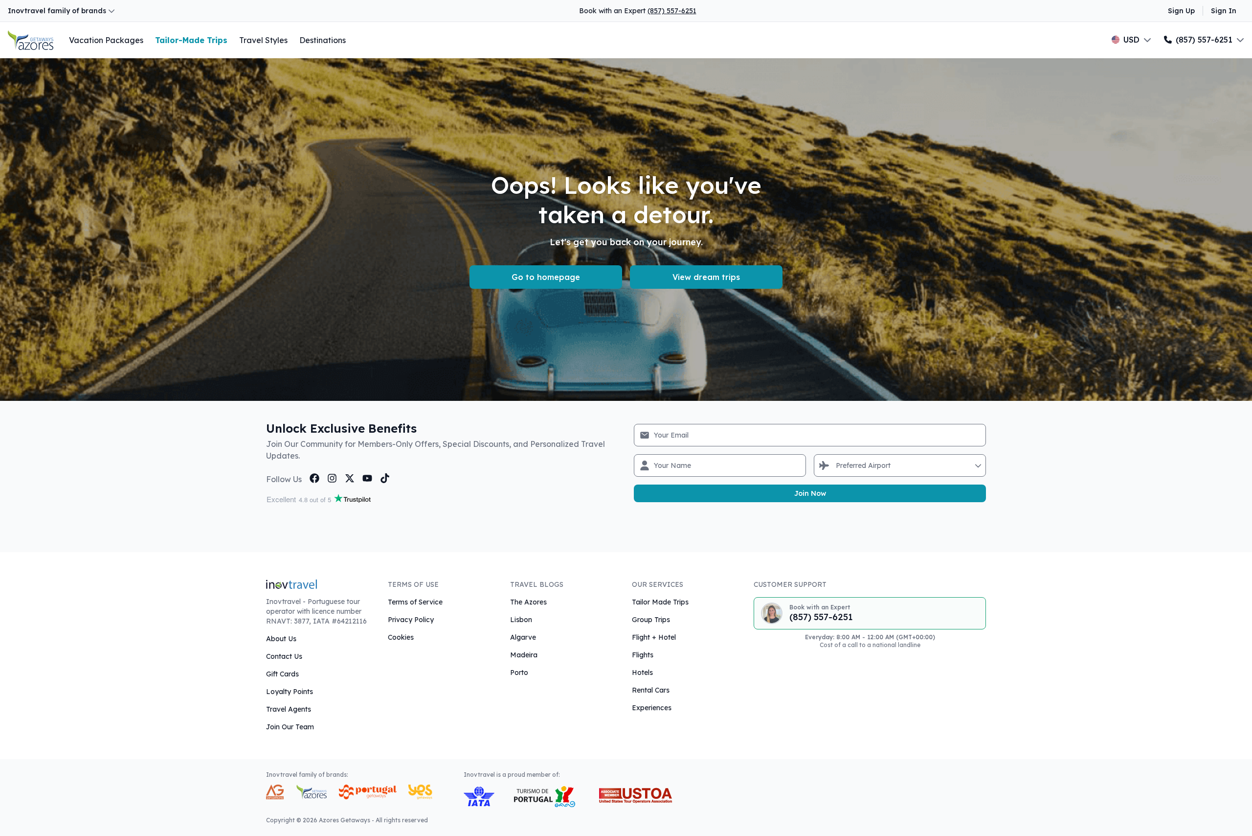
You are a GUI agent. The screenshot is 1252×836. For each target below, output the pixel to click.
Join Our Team (290, 726)
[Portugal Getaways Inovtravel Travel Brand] (368, 792)
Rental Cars (651, 690)
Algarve (523, 637)
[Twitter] (350, 478)
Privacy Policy (411, 619)
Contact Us (284, 656)
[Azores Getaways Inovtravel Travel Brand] (311, 792)
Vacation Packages (106, 40)
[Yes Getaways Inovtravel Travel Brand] (420, 792)
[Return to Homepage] (30, 40)
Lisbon (521, 619)
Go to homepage (546, 277)
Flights (642, 654)
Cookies (401, 637)
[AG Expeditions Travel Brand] (275, 792)
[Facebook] (314, 478)
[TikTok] (385, 478)
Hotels (642, 672)
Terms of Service (415, 602)
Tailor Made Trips (660, 602)
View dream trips (706, 277)
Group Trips (651, 619)
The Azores (528, 602)
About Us (281, 638)
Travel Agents (288, 709)
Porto (519, 672)
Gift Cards (282, 674)
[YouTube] (367, 478)
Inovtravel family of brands (57, 10)
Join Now (810, 493)
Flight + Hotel (654, 637)
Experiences (651, 707)
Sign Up (1181, 10)
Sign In (1223, 10)
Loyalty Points (289, 691)
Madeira (523, 654)
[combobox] (837, 465)
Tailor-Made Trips (191, 40)
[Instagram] (332, 478)
